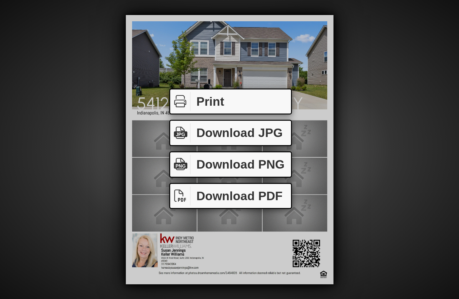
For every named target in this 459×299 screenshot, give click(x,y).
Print (210, 101)
